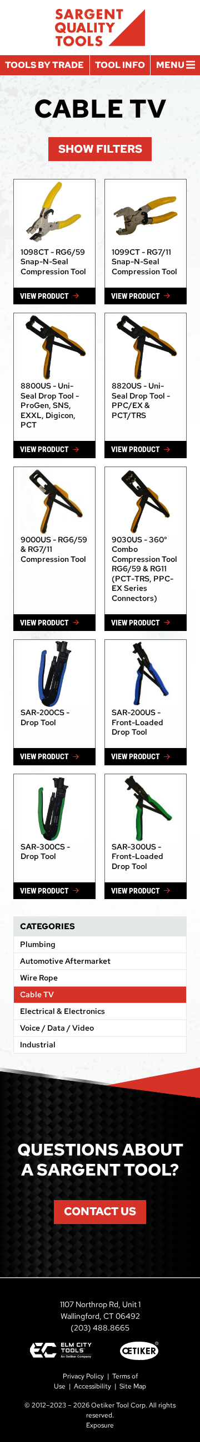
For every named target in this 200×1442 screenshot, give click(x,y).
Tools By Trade (44, 65)
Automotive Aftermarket (65, 961)
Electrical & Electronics (62, 1011)
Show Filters (100, 149)
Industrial (38, 1045)
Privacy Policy (83, 1376)
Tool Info (120, 65)
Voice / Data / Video (57, 1028)
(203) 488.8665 (100, 1328)
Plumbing (38, 944)
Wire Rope (39, 978)
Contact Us (100, 1211)
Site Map (132, 1386)
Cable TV (37, 994)
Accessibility (92, 1386)
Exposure (100, 1425)
